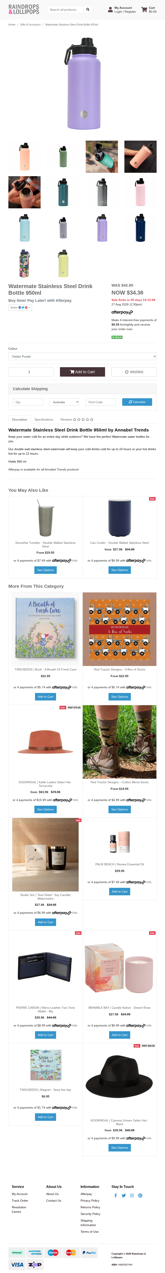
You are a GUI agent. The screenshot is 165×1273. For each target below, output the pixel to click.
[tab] (19, 419)
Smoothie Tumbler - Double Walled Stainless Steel (45, 544)
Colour (12, 348)
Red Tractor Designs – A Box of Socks (119, 669)
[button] (122, 10)
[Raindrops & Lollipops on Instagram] (132, 1195)
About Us (52, 1194)
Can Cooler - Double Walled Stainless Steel (119, 542)
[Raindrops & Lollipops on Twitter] (124, 1195)
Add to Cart (84, 372)
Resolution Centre (19, 1209)
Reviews (67, 419)
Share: (14, 307)
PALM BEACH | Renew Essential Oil (119, 864)
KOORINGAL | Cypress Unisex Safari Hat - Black (119, 1122)
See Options (45, 570)
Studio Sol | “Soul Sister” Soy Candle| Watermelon (45, 896)
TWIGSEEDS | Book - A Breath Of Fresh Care (45, 669)
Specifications (44, 419)
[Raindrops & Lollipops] (24, 9)
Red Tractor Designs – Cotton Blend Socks (120, 782)
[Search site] (88, 9)
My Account (20, 1194)
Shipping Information (88, 1223)
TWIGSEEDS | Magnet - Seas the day (45, 1089)
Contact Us (53, 1200)
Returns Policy (90, 1207)
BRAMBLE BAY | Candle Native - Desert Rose (120, 1007)
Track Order (20, 1200)
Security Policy (90, 1214)
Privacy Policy (90, 1200)
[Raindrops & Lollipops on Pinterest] (140, 1195)
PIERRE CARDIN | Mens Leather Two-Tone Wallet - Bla (45, 1009)
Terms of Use (90, 1231)
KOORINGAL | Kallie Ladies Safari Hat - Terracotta (45, 784)
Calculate (138, 402)
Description (19, 419)
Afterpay (86, 1194)
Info (74, 560)
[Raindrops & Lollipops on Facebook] (115, 1195)
